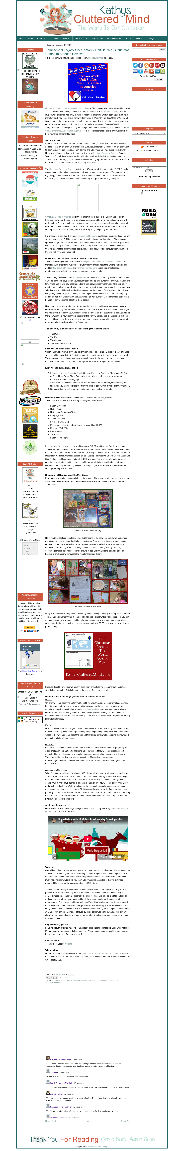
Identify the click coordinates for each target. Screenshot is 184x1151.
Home (21, 38)
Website (68, 944)
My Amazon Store (149, 191)
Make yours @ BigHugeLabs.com (30, 704)
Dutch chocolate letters (90, 709)
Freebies (41, 38)
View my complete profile (149, 151)
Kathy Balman (150, 147)
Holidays (91, 980)
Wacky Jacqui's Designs (98, 1147)
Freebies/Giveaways (79, 980)
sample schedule (78, 278)
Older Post (125, 1121)
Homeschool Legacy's (87, 236)
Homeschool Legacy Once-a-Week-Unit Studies (66, 108)
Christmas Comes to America (105, 153)
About (30, 38)
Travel (128, 38)
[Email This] (47, 978)
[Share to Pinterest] (56, 978)
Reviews (66, 38)
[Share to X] (52, 978)
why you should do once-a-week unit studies (101, 262)
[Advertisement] (30, 573)
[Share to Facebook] (54, 978)
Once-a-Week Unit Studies (100, 953)
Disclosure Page (95, 58)
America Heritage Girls (72, 131)
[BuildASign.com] (149, 217)
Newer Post (50, 1121)
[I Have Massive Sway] (30, 320)
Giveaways (54, 38)
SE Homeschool (114, 38)
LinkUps (138, 38)
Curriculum (65, 980)
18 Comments (64, 977)
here (109, 156)
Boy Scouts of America (62, 268)
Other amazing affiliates (149, 177)
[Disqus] (87, 1022)
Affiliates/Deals (81, 38)
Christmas (56, 980)
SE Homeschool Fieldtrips (30, 145)
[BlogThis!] (49, 978)
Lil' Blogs (150, 38)
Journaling (111, 980)
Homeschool (97, 38)
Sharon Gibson (110, 112)
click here (78, 623)
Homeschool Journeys (30, 671)
